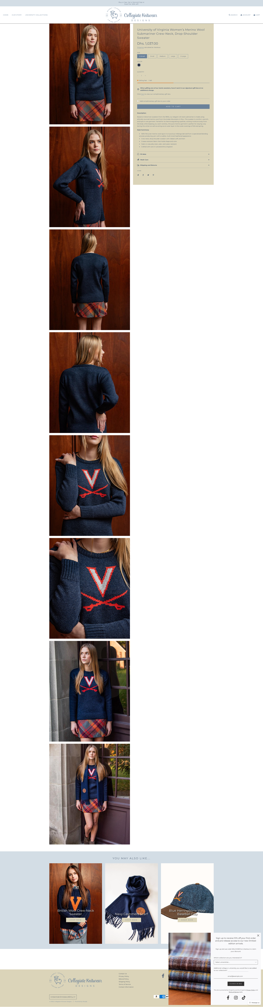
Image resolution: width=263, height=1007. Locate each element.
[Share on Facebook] (143, 174)
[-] (137, 75)
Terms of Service (125, 984)
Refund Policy (124, 979)
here (142, 94)
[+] (145, 75)
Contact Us (123, 974)
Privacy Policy (124, 976)
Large (173, 56)
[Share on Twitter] (148, 174)
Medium (163, 56)
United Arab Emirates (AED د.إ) (62, 997)
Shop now (76, 920)
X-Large (183, 56)
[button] (173, 89)
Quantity (140, 72)
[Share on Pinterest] (153, 174)
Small (152, 56)
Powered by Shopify (81, 1001)
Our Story (17, 15)
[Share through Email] (138, 174)
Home (5, 15)
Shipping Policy (124, 982)
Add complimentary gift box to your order (155, 101)
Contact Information (126, 987)
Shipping (140, 47)
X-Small (142, 56)
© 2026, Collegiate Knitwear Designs (60, 1001)
